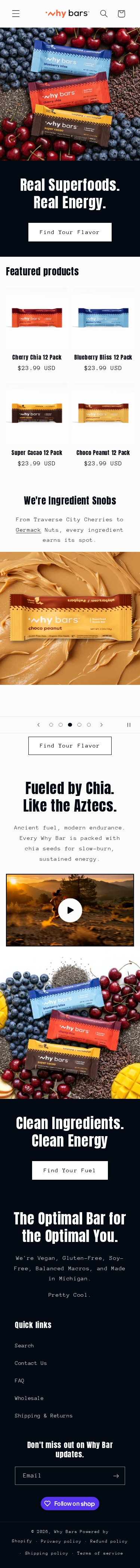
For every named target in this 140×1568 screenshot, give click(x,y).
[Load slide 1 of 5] (51, 725)
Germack (28, 530)
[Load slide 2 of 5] (60, 725)
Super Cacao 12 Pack (37, 452)
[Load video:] (70, 910)
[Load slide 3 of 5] (70, 725)
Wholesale (29, 1398)
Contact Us (31, 1363)
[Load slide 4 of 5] (79, 725)
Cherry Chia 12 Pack (36, 357)
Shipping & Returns (44, 1416)
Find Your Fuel (70, 1170)
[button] (15, 13)
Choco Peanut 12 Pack (103, 452)
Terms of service (100, 1553)
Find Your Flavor (70, 231)
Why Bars (65, 1531)
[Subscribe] (116, 1476)
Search (24, 1346)
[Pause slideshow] (132, 725)
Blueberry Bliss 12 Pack (103, 357)
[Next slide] (101, 725)
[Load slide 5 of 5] (88, 725)
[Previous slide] (38, 725)
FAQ (20, 1381)
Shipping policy (47, 1553)
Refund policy (109, 1541)
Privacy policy (61, 1541)
